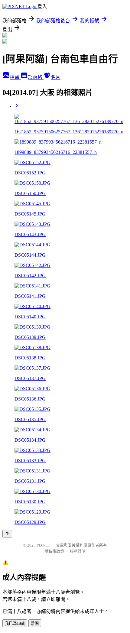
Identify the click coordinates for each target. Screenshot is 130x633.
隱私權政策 (54, 551)
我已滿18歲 (15, 623)
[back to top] (7, 533)
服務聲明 (78, 551)
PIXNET (43, 545)
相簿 (15, 77)
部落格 (36, 77)
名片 (55, 77)
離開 (35, 623)
